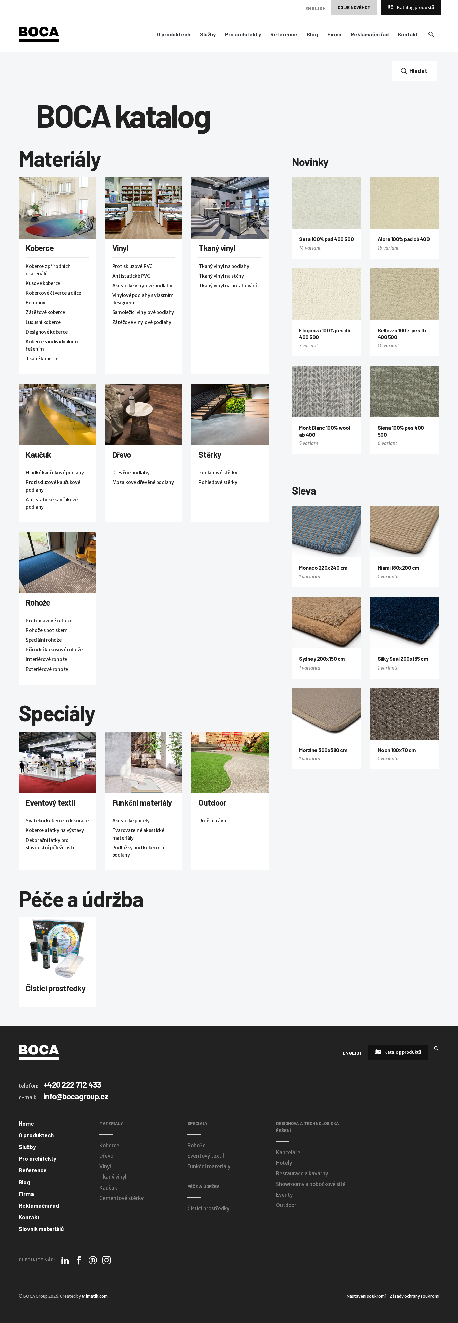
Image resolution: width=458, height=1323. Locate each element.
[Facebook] (79, 1260)
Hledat (418, 70)
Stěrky (209, 454)
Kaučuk (38, 454)
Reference (283, 34)
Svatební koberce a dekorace (57, 821)
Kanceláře (288, 1152)
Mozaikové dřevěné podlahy (143, 482)
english (315, 8)
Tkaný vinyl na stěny (221, 276)
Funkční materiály (142, 802)
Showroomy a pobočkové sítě (311, 1184)
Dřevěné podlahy (131, 473)
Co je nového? (354, 7)
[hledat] (431, 34)
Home (26, 1123)
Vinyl (120, 248)
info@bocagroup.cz (75, 1096)
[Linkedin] (65, 1260)
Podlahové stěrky (217, 473)
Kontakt (408, 34)
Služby (208, 34)
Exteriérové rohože (47, 669)
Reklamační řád (370, 34)
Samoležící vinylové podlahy (143, 312)
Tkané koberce (42, 359)
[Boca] (39, 34)
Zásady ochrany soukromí (414, 1296)
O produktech (173, 34)
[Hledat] (436, 1048)
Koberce (40, 248)
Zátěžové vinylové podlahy (141, 322)
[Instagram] (106, 1260)
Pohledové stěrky (217, 482)
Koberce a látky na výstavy (55, 830)
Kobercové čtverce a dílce (53, 293)
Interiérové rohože (46, 659)
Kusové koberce (43, 283)
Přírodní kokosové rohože (54, 650)
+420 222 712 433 (72, 1084)
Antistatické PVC (131, 276)
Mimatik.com (95, 1296)
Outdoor (212, 802)
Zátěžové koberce (45, 312)
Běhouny (35, 303)
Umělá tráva (212, 821)
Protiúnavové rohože (49, 621)
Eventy (284, 1195)
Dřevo (121, 454)
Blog (312, 34)
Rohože (38, 602)
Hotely (284, 1163)
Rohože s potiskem (46, 630)
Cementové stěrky (121, 1198)
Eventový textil (50, 802)
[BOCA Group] (39, 1052)
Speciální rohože (44, 640)
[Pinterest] (93, 1260)
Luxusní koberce (43, 322)
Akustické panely (131, 821)
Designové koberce (46, 332)
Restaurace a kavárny (302, 1173)
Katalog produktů (415, 7)
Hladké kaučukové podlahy (55, 473)
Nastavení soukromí (366, 1296)
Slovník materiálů (41, 1228)
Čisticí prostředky (55, 988)
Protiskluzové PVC (132, 266)
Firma (334, 34)
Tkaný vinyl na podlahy (223, 266)
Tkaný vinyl (216, 248)
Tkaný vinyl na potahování (227, 286)
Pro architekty (243, 34)
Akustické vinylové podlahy (142, 286)
